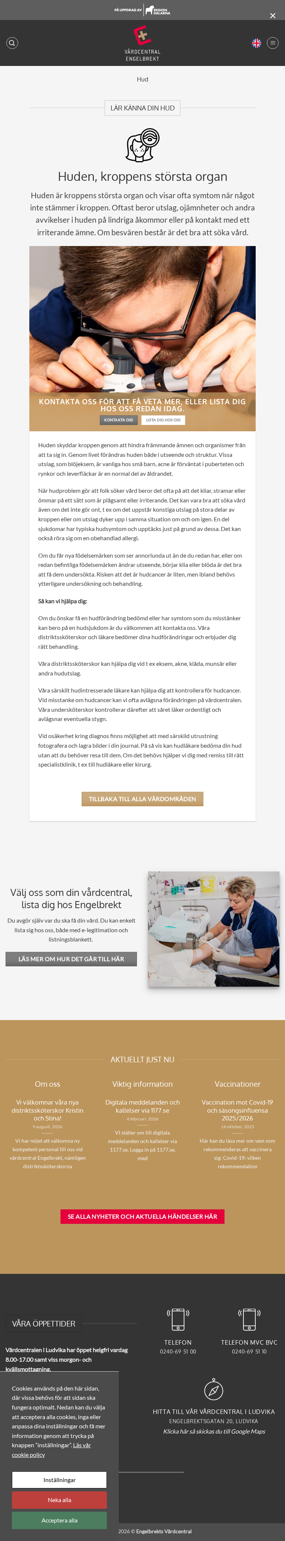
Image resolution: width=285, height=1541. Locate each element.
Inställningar (59, 1479)
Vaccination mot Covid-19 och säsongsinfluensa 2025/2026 (237, 1110)
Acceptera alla (60, 1520)
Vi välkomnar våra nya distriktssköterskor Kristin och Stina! (47, 1110)
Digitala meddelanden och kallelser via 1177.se (142, 1106)
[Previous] (99, 1140)
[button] (12, 43)
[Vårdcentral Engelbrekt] (142, 43)
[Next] (90, 1141)
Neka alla (59, 1499)
